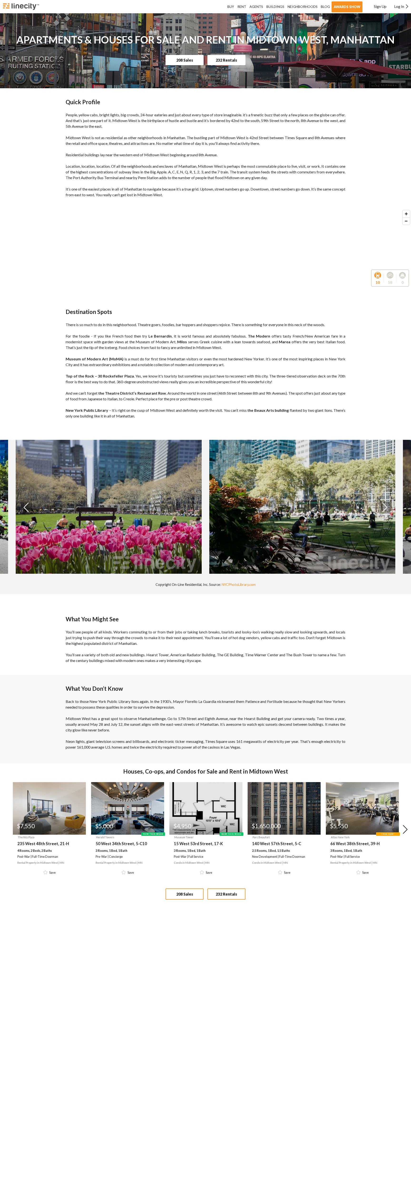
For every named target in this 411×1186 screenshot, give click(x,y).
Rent (241, 7)
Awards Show (347, 7)
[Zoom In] (406, 213)
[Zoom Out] (406, 221)
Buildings (275, 7)
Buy (230, 7)
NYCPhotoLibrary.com (239, 585)
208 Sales (184, 60)
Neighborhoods (303, 7)
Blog (325, 7)
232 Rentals (226, 60)
